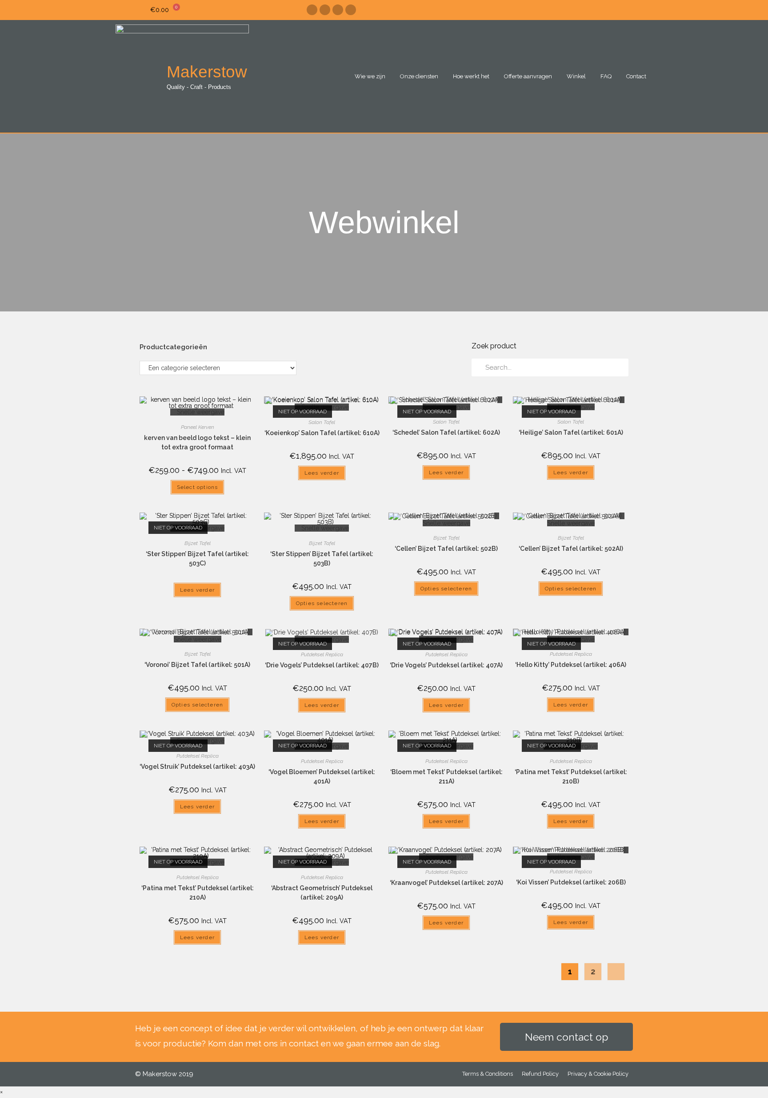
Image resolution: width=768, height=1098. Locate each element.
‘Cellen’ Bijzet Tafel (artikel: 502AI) (571, 548)
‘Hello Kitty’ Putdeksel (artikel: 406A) (570, 664)
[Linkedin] (350, 9)
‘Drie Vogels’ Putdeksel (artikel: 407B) (322, 665)
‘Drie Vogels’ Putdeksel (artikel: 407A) (446, 665)
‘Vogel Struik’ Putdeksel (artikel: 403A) (197, 766)
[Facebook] (312, 9)
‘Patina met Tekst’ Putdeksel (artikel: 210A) (197, 892)
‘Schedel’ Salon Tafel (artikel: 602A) (446, 432)
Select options (197, 487)
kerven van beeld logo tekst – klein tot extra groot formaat (197, 442)
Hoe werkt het (471, 76)
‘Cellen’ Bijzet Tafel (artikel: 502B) (446, 548)
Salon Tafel (321, 422)
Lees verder (321, 473)
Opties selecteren (322, 603)
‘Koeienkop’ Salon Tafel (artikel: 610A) (322, 432)
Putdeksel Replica (322, 654)
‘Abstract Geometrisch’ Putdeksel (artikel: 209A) (321, 892)
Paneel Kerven (197, 427)
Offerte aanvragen (528, 76)
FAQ (606, 76)
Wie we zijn (370, 76)
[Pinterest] (337, 9)
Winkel (576, 76)
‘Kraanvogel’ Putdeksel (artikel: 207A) (446, 882)
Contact (636, 76)
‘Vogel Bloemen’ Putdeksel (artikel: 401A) (321, 776)
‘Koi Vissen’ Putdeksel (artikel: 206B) (571, 882)
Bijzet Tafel (197, 543)
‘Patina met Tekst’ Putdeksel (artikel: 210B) (571, 776)
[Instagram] (325, 9)
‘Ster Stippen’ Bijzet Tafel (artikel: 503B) (321, 558)
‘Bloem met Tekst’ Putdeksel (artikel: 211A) (446, 776)
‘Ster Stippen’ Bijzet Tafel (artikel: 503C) (197, 558)
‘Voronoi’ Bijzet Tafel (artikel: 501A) (197, 664)
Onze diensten (419, 76)
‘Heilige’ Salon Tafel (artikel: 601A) (571, 432)
